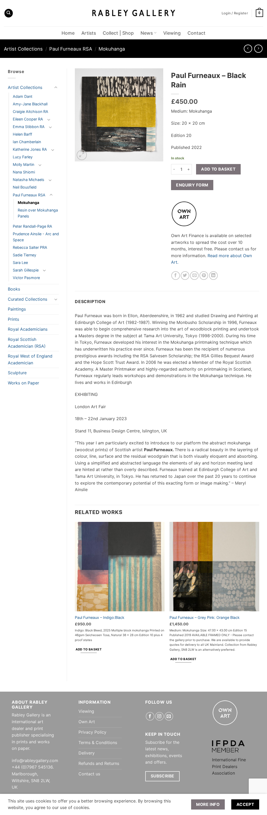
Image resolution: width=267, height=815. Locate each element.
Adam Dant (22, 96)
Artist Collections (23, 49)
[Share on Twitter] (185, 275)
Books (14, 289)
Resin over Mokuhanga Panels (38, 213)
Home (68, 33)
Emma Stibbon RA (29, 126)
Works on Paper (23, 382)
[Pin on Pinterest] (203, 275)
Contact (196, 33)
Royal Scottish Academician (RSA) (27, 343)
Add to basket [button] (89, 649)
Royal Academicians (27, 329)
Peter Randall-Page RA (32, 226)
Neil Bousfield (25, 187)
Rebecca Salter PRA (30, 247)
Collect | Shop (118, 33)
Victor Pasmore (26, 277)
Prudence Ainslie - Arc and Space (36, 237)
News (147, 33)
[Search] (8, 13)
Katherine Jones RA (30, 149)
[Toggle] (56, 87)
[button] (259, 13)
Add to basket (218, 169)
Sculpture (17, 372)
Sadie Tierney (24, 255)
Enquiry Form (192, 185)
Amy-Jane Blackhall (30, 104)
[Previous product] (258, 49)
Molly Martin (23, 164)
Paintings (17, 309)
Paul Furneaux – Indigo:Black (99, 617)
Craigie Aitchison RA (30, 111)
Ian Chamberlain (27, 142)
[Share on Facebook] (175, 275)
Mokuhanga (112, 49)
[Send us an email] (169, 716)
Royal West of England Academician (30, 359)
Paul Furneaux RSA (70, 49)
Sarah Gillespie (26, 270)
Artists (88, 33)
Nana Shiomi (24, 172)
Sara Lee (20, 262)
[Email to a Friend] (194, 275)
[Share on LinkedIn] (213, 275)
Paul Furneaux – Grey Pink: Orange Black (204, 617)
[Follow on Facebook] (150, 716)
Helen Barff (22, 134)
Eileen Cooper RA (28, 119)
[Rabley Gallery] (133, 13)
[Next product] (248, 49)
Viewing (172, 33)
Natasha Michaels (28, 179)
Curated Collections (27, 299)
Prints (13, 319)
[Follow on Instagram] (159, 716)
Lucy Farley (23, 157)
